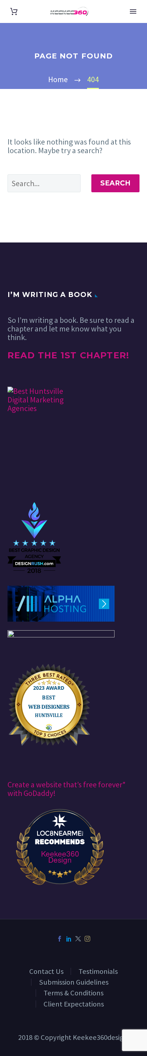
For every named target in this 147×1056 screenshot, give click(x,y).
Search (115, 183)
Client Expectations (74, 1004)
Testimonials (98, 971)
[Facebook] (59, 939)
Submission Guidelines (73, 982)
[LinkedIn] (69, 939)
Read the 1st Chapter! (68, 355)
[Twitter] (78, 939)
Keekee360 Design (60, 856)
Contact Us (46, 971)
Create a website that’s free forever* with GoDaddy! (66, 788)
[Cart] (13, 11)
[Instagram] (87, 939)
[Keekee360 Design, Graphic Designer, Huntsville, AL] (34, 480)
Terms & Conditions (73, 992)
